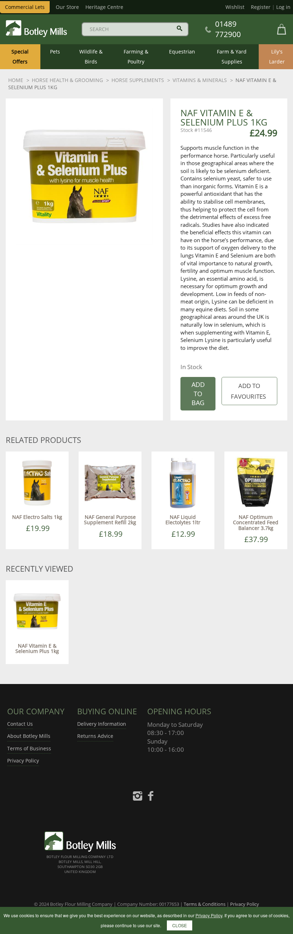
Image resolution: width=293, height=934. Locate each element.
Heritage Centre (104, 7)
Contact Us (20, 723)
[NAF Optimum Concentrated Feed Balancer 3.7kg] (255, 482)
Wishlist (234, 7)
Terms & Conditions (204, 904)
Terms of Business (29, 748)
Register (260, 7)
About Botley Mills (28, 736)
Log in (283, 7)
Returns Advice (95, 736)
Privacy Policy (23, 760)
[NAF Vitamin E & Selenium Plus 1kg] (37, 611)
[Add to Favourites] (249, 391)
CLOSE (179, 925)
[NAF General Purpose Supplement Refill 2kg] (110, 482)
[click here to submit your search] (179, 28)
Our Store (67, 7)
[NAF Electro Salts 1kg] (37, 482)
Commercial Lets (25, 7)
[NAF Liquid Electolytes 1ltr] (183, 482)
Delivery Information (101, 723)
